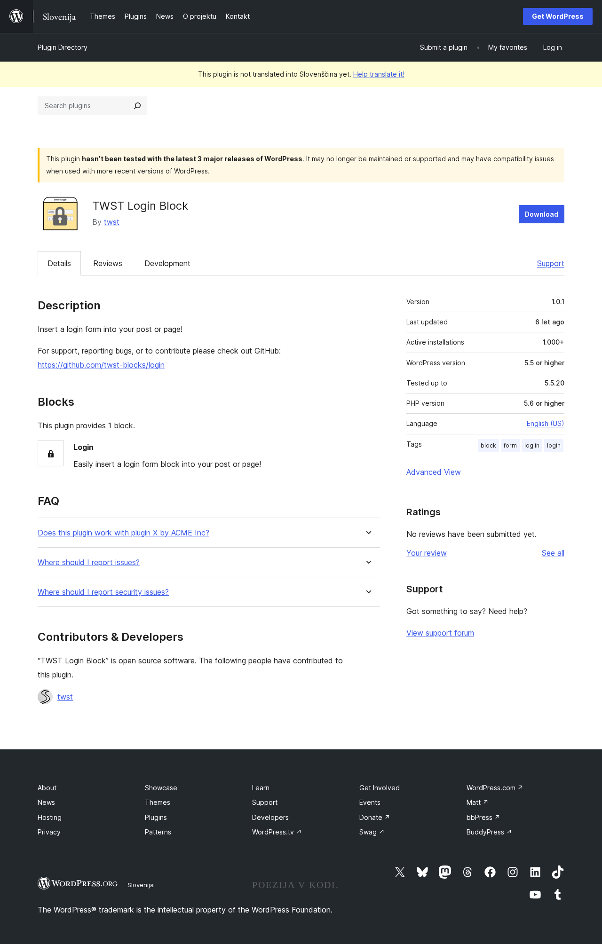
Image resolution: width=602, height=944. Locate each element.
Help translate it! (378, 74)
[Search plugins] (137, 105)
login (554, 445)
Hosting (50, 817)
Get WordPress (558, 16)
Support (550, 263)
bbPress (483, 817)
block (488, 445)
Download (541, 214)
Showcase (161, 788)
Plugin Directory (62, 47)
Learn (260, 788)
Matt (478, 802)
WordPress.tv (277, 832)
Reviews (107, 263)
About (47, 788)
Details (59, 263)
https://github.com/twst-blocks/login (101, 365)
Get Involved (379, 788)
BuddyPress (489, 832)
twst (111, 222)
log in (531, 445)
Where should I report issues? (89, 562)
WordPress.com (495, 788)
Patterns (158, 832)
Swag (372, 832)
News (46, 802)
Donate (374, 817)
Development (167, 263)
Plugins (156, 817)
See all (553, 553)
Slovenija (140, 885)
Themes (157, 802)
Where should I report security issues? (103, 592)
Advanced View (433, 472)
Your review (426, 553)
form (510, 445)
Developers (270, 817)
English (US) (545, 423)
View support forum (440, 632)
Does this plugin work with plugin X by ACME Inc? (123, 532)
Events (369, 802)
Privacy (49, 832)
